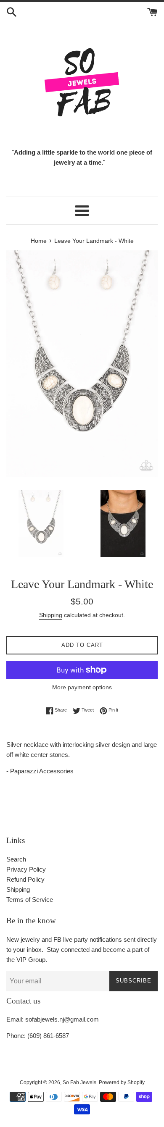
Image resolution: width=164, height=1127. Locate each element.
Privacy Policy (26, 869)
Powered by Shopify (122, 1082)
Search (16, 859)
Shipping (50, 615)
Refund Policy (25, 879)
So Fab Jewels (79, 1082)
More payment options (82, 687)
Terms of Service (29, 899)
